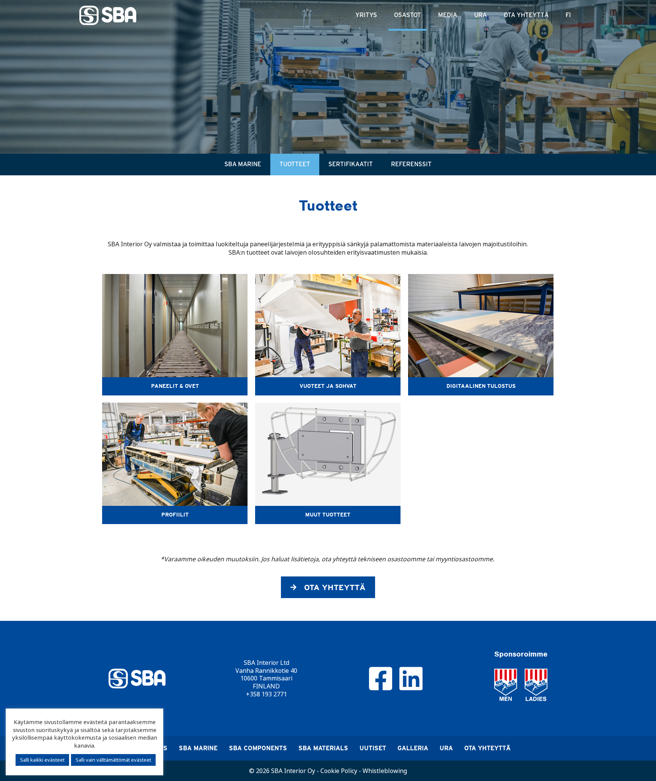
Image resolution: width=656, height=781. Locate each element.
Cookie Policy (338, 770)
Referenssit (411, 164)
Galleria (412, 748)
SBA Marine (242, 164)
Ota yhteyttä (526, 15)
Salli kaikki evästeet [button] (42, 760)
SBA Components (258, 748)
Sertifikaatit (350, 164)
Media (447, 15)
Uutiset (373, 748)
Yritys (366, 15)
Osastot (407, 15)
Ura (480, 15)
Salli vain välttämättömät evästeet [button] (113, 760)
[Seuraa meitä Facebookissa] (380, 677)
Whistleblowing (385, 770)
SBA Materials (323, 748)
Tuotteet (294, 164)
